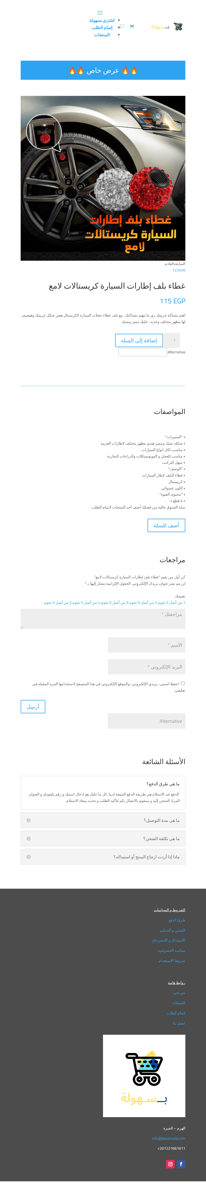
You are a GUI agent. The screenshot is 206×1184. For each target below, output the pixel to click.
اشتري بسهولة (102, 20)
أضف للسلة (166, 525)
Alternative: (176, 351)
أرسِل (33, 706)
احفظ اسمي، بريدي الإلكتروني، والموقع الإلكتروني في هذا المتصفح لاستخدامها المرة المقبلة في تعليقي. (108, 687)
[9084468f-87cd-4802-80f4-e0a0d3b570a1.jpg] (103, 259)
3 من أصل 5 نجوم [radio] (114, 602)
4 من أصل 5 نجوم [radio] (86, 602)
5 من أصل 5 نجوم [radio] (58, 602)
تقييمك (180, 596)
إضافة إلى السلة (139, 340)
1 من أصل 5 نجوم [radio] (171, 602)
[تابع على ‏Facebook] (181, 1164)
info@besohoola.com (168, 1138)
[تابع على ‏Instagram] (170, 1164)
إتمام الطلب (101, 27)
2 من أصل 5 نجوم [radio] (143, 602)
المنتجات (102, 35)
